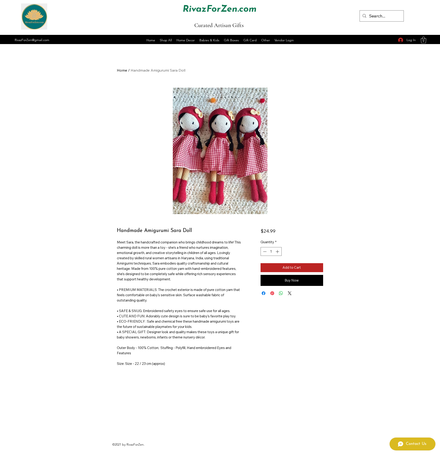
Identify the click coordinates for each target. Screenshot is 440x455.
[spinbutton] (271, 251)
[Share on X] (289, 293)
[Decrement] (264, 251)
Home (122, 70)
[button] (423, 40)
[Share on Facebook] (263, 293)
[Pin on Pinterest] (272, 293)
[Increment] (278, 251)
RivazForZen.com (220, 9)
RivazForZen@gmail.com (32, 40)
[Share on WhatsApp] (281, 293)
